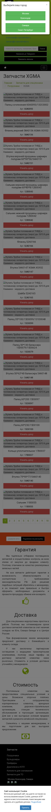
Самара (25, 25)
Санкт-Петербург (25, 30)
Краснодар (25, 18)
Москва (25, 13)
